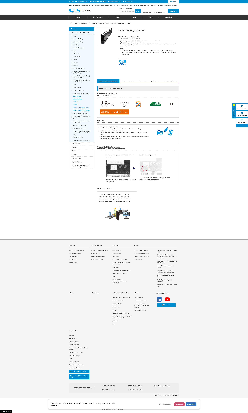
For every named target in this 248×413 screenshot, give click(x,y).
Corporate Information (120, 293)
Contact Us (115, 321)
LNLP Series (77, 96)
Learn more (54, 405)
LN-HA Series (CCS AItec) (124, 23)
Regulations (116, 267)
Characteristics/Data (128, 81)
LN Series (76, 102)
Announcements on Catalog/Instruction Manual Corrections (120, 281)
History (114, 310)
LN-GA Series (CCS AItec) (81, 107)
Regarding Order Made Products (99, 250)
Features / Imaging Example (108, 81)
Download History (73, 341)
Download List (128, 1)
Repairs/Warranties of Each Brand (122, 270)
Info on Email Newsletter (75, 368)
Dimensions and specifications (149, 81)
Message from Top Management (121, 297)
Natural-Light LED (74, 256)
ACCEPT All (191, 404)
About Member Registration (98, 1)
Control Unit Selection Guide (120, 259)
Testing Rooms (117, 253)
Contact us (95, 293)
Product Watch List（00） (78, 371)
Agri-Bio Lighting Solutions (98, 256)
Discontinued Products (140, 310)
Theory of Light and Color (141, 250)
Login (72, 1)
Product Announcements (140, 300)
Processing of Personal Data (171, 395)
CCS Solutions (97, 245)
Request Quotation (242, 115)
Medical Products (73, 262)
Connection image (170, 81)
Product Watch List (115, 1)
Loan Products (116, 250)
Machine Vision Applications (93, 23)
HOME (71, 23)
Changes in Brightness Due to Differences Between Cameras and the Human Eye (167, 256)
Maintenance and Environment (121, 273)
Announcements (138, 297)
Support (116, 245)
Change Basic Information (76, 352)
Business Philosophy (118, 300)
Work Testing (116, 256)
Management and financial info (121, 313)
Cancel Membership (74, 355)
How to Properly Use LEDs (141, 256)
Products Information (79, 23)
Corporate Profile (117, 304)
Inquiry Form (241, 122)
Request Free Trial (242, 109)
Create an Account (82, 1)
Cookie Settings (6, 411)
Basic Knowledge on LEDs (141, 253)
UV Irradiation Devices (75, 253)
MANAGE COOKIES (165, 404)
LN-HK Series (77, 105)
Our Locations (116, 307)
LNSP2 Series (77, 99)
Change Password (74, 344)
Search (138, 11)
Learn (137, 245)
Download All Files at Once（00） (78, 376)
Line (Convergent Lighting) (109, 23)
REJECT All (179, 404)
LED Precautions (138, 259)
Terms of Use (157, 395)
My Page (71, 335)
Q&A (114, 276)
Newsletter (167, 305)
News (137, 293)
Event (72, 293)
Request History (73, 338)
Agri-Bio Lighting (73, 259)
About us (174, 11)
